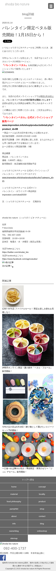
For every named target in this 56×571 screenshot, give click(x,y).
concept (42, 487)
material (14, 494)
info (14, 523)
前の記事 (10, 262)
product (42, 501)
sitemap (14, 538)
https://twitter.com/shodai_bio (15, 252)
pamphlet (14, 509)
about (14, 516)
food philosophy (14, 501)
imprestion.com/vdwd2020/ (14, 195)
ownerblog (14, 531)
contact (42, 516)
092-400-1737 (15, 548)
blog (42, 523)
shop (42, 509)
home (14, 487)
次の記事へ (7, 266)
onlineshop (42, 531)
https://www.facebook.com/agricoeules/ (19, 259)
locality (42, 494)
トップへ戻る (28, 479)
